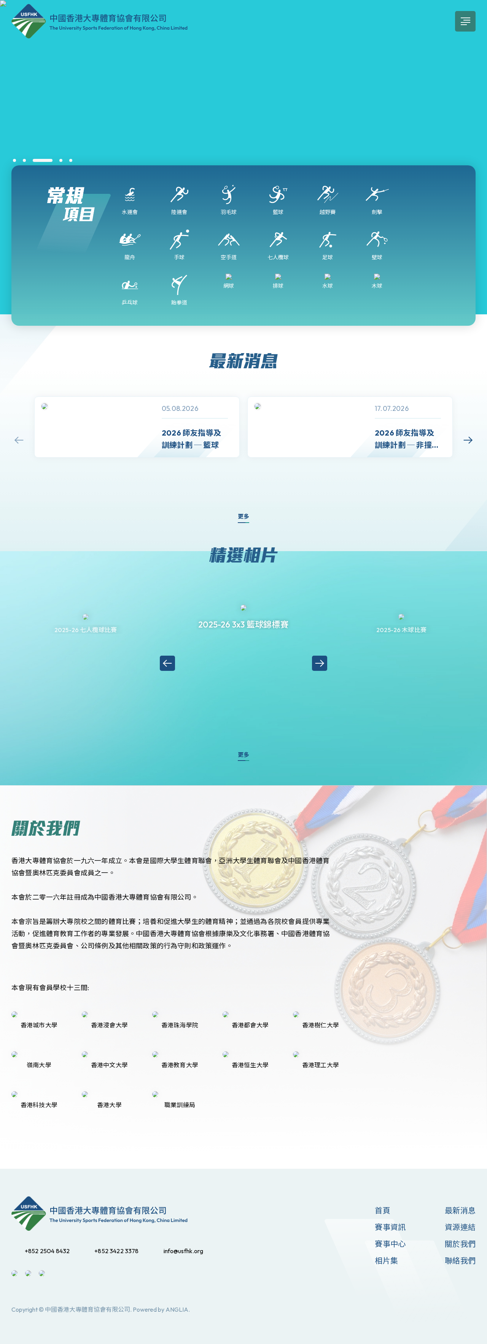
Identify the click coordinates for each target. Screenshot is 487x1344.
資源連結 (460, 1227)
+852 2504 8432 (47, 1251)
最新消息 (460, 1210)
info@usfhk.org (183, 1251)
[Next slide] (468, 440)
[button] (14, 160)
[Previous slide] (19, 440)
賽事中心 (390, 1244)
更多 (243, 516)
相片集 (386, 1260)
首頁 (382, 1210)
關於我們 (460, 1244)
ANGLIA (177, 1309)
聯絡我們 (460, 1260)
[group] (137, 427)
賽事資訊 (390, 1227)
